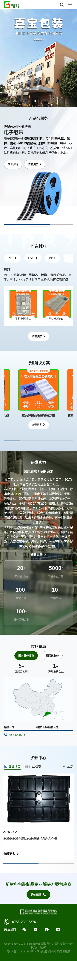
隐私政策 (65, 951)
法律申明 (54, 951)
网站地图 (42, 951)
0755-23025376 (24, 922)
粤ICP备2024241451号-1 (21, 951)
